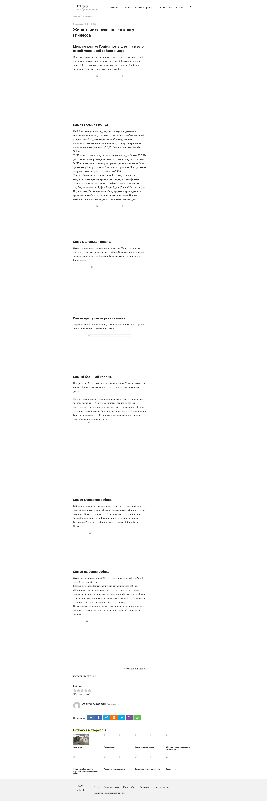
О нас (96, 787)
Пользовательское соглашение (154, 787)
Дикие (127, 7)
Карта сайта (129, 787)
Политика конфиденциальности (109, 793)
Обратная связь (111, 787)
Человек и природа (143, 7)
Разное (179, 7)
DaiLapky (82, 6)
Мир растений (164, 7)
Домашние (114, 7)
